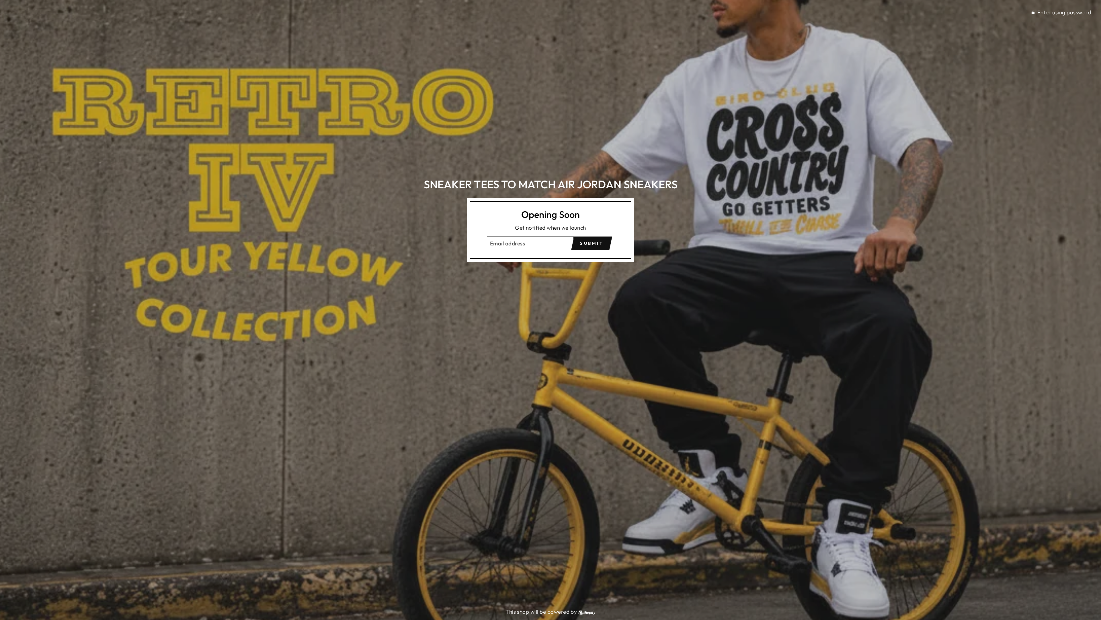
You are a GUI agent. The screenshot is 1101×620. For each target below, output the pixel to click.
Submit (591, 243)
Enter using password (1064, 12)
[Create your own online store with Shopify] (587, 611)
